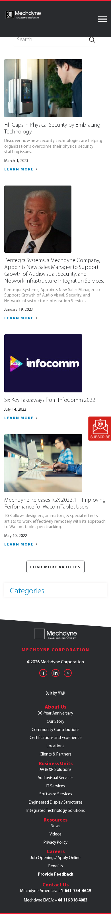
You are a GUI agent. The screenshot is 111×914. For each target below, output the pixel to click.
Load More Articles (55, 566)
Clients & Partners (55, 754)
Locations (55, 745)
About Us (55, 707)
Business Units (56, 763)
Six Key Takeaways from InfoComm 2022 (49, 400)
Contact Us (55, 885)
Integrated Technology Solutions (55, 810)
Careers (56, 851)
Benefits (55, 865)
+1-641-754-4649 (74, 890)
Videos (55, 834)
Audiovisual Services (55, 777)
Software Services (55, 793)
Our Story (55, 721)
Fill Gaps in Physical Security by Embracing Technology (52, 128)
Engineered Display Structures (56, 802)
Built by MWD (55, 693)
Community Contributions (55, 729)
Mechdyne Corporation (55, 649)
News (55, 825)
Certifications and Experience (56, 737)
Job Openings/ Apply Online (55, 857)
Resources (55, 820)
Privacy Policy (55, 842)
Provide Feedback (55, 874)
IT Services (55, 786)
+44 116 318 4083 (71, 900)
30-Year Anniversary (55, 713)
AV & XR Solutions (55, 769)
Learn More (19, 169)
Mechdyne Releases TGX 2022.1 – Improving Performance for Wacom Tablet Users (55, 503)
